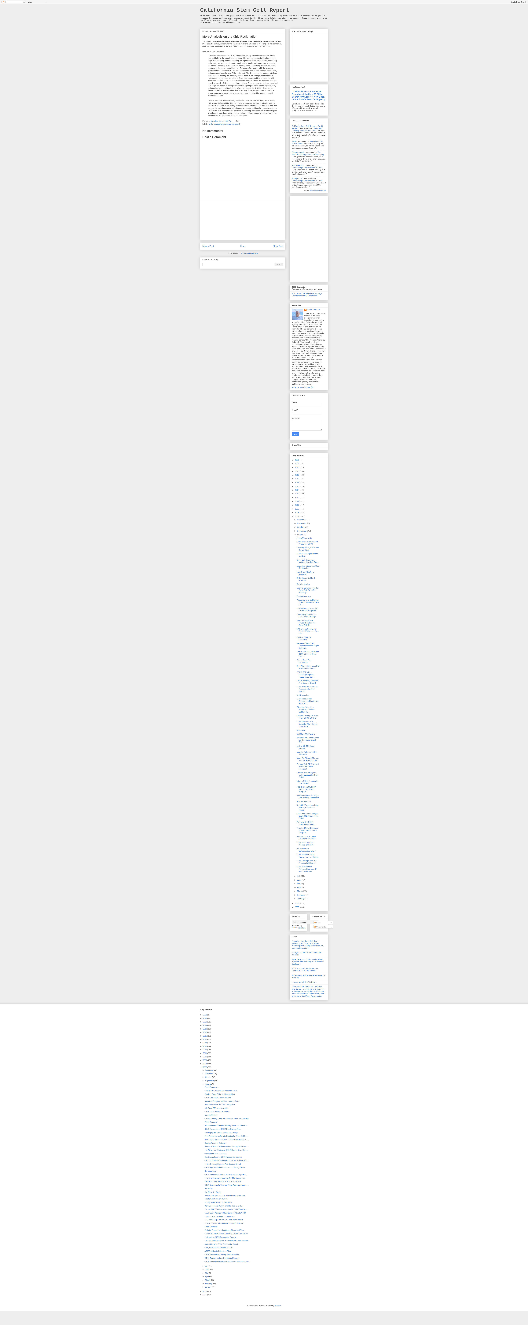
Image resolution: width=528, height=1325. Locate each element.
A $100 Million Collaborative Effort (306, 849)
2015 (297, 486)
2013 (297, 494)
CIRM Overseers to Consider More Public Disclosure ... (307, 724)
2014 (297, 490)
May (299, 884)
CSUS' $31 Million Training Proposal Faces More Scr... (305, 674)
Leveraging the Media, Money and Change (306, 615)
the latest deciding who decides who (307, 129)
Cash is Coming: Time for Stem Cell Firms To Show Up (308, 590)
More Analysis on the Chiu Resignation (308, 567)
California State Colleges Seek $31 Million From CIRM (307, 815)
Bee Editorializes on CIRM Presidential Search (308, 667)
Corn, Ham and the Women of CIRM (305, 843)
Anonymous (297, 178)
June (299, 880)
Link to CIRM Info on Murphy (215, 1199)
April (299, 887)
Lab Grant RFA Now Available (305, 573)
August (300, 534)
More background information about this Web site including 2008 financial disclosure (308, 961)
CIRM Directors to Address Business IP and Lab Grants (307, 869)
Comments (321, 927)
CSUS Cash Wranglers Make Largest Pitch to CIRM (307, 774)
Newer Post (208, 246)
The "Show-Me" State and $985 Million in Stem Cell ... (308, 654)
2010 (297, 505)
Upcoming (301, 730)
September (302, 531)
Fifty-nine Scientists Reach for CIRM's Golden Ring (305, 709)
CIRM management (216, 124)
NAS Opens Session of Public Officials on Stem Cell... (308, 631)
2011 (297, 501)
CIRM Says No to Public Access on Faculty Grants (307, 689)
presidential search (232, 124)
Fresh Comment (304, 596)
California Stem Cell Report (244, 10)
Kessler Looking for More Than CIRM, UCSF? (307, 716)
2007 (297, 516)
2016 (297, 482)
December (302, 519)
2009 (297, 509)
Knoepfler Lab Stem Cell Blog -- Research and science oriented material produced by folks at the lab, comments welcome (308, 944)
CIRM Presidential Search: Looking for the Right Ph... (308, 701)
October (301, 527)
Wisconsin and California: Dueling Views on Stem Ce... (308, 602)
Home (243, 246)
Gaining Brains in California (304, 638)
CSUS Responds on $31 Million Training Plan (307, 609)
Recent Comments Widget (317, 190)
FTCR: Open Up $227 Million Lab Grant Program (306, 789)
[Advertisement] (242, 220)
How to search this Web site (304, 982)
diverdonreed (298, 152)
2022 (297, 460)
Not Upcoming (303, 695)
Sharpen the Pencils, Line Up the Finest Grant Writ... (308, 739)
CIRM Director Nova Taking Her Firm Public (307, 855)
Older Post (278, 246)
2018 (297, 475)
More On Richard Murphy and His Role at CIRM (308, 759)
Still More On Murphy (306, 734)
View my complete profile (303, 387)
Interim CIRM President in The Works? (308, 782)
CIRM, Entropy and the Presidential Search (307, 862)
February (301, 895)
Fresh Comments (304, 538)
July (299, 876)
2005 (297, 907)
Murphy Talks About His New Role (307, 753)
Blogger (278, 1306)
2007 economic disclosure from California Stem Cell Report (305, 969)
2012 (297, 497)
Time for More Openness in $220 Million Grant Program (307, 830)
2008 (297, 512)
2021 (297, 464)
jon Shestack (297, 165)
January (301, 899)
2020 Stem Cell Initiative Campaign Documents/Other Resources (307, 294)
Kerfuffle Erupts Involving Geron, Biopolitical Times (307, 807)
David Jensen (313, 310)
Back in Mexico (303, 584)
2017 (297, 479)
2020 (297, 467)
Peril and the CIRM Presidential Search (306, 823)
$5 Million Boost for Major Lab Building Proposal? (308, 796)
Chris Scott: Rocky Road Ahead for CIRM (307, 542)
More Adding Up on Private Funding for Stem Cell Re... (306, 622)
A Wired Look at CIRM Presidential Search (306, 837)
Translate (301, 928)
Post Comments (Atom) (248, 253)
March (300, 891)
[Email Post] (237, 121)
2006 (297, 903)
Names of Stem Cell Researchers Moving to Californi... (308, 645)
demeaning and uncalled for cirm (307, 167)
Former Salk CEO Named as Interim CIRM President (308, 766)
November (302, 523)
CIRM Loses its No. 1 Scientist (306, 579)
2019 (297, 471)
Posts (318, 922)
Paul (294, 141)
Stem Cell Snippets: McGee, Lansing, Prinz (307, 561)
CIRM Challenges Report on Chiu (217, 1098)
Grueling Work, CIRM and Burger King (308, 549)
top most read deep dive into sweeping (308, 153)
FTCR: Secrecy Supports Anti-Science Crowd (307, 681)
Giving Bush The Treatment (304, 661)
